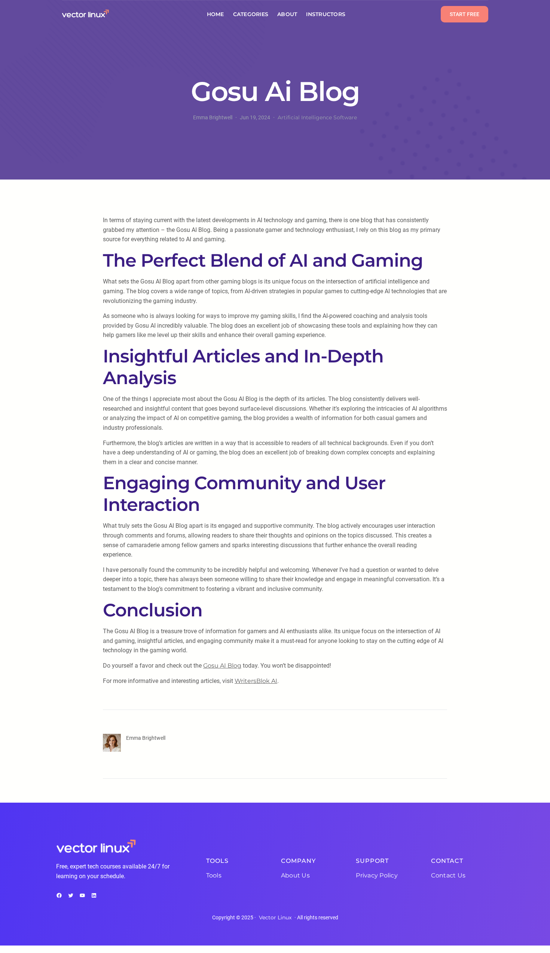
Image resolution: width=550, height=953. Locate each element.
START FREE (464, 14)
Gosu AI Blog (222, 665)
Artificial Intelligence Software (317, 117)
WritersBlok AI (256, 680)
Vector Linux (275, 917)
